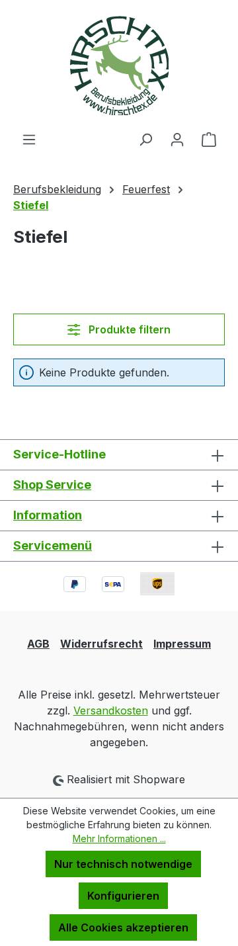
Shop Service (52, 485)
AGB (38, 643)
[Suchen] (145, 139)
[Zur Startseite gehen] (119, 65)
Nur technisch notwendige (123, 864)
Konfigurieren (123, 895)
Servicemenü (52, 545)
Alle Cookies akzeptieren (123, 927)
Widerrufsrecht (101, 643)
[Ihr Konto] (177, 139)
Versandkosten (110, 710)
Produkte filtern (128, 329)
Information (47, 515)
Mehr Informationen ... (119, 838)
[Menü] (29, 139)
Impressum (182, 643)
